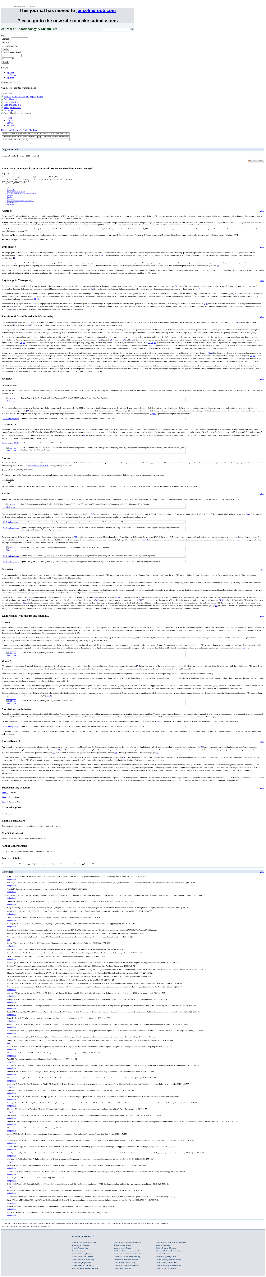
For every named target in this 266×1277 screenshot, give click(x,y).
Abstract (7, 96)
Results (9, 197)
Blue (35, 130)
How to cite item (11, 102)
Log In (10, 120)
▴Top (262, 211)
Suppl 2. (5, 797)
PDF (20, 96)
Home (9, 118)
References (10, 204)
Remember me (11, 46)
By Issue (10, 72)
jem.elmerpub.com (96, 10)
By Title (10, 77)
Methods (10, 195)
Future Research (12, 202)
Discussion (10, 199)
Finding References (12, 107)
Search (10, 123)
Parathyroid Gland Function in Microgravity (21, 193)
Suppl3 (40, 96)
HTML (15, 96)
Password (6, 42)
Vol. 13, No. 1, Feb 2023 (20, 130)
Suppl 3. (5, 802)
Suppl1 (26, 96)
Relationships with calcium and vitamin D (20, 200)
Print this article (10, 99)
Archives (11, 125)
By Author (11, 75)
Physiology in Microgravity (16, 191)
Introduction (11, 190)
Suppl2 (33, 96)
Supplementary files (12, 105)
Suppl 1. (5, 793)
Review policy (10, 110)
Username (6, 39)
